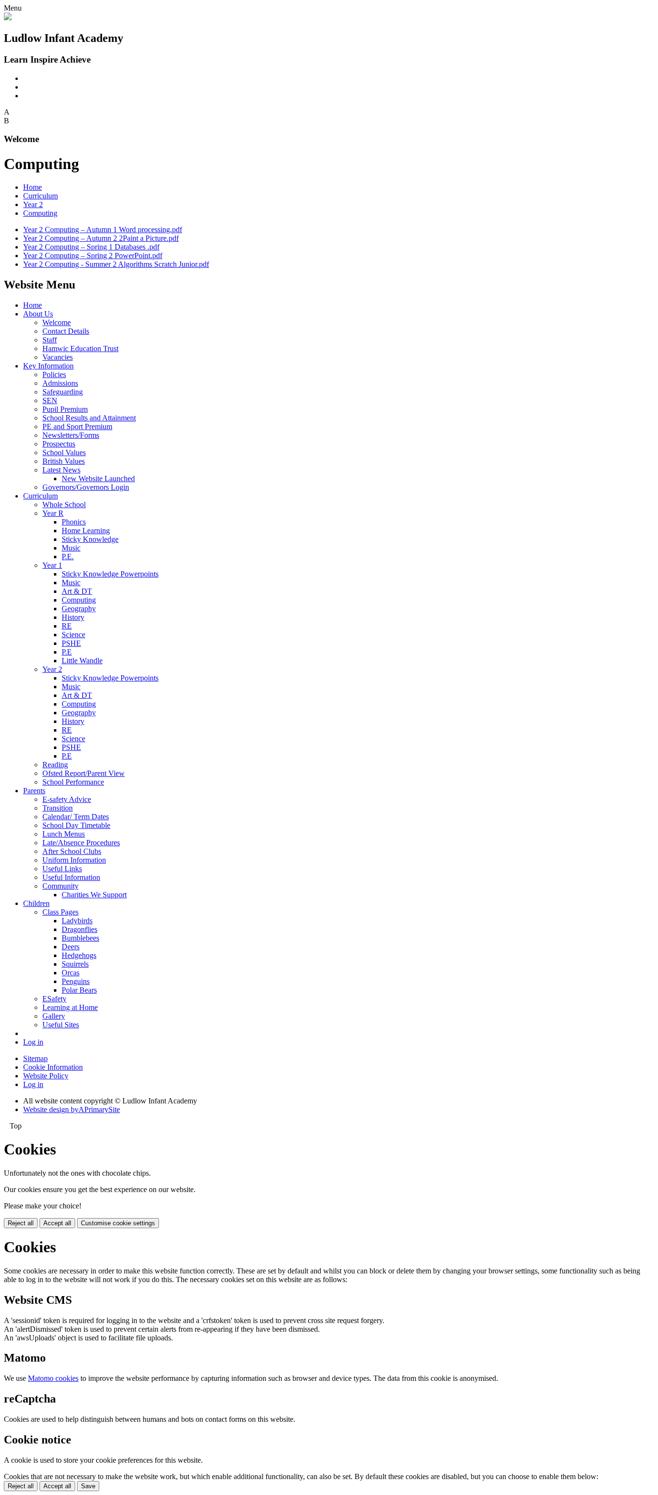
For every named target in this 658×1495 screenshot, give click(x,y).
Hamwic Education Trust (80, 348)
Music (71, 548)
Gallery (53, 1016)
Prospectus (58, 444)
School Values (64, 452)
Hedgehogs (79, 955)
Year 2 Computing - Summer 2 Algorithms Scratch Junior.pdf (116, 264)
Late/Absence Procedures (81, 843)
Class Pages (60, 912)
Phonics (74, 522)
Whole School (64, 504)
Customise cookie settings (118, 1223)
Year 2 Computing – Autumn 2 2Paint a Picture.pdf (101, 238)
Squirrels (75, 964)
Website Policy (45, 1076)
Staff (49, 340)
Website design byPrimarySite (71, 1109)
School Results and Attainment (89, 418)
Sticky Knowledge (90, 539)
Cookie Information (53, 1067)
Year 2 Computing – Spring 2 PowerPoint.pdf (92, 255)
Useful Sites (60, 1025)
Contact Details (65, 331)
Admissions (60, 383)
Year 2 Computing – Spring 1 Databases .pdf (91, 247)
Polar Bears (79, 990)
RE (67, 626)
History (73, 617)
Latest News (61, 470)
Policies (54, 374)
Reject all (21, 1223)
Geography (79, 608)
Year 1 (52, 565)
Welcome (56, 322)
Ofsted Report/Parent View (83, 773)
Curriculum (40, 196)
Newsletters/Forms (70, 435)
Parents (34, 791)
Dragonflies (79, 929)
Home (32, 187)
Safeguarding (62, 392)
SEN (49, 400)
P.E (67, 652)
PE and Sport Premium (77, 426)
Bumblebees (80, 938)
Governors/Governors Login (85, 487)
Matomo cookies (53, 1378)
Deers (70, 947)
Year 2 (33, 204)
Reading (55, 765)
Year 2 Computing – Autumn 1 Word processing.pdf (102, 229)
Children (36, 903)
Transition (57, 808)
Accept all (57, 1223)
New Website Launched (98, 478)
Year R (53, 513)
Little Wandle (82, 660)
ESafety (54, 999)
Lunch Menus (63, 834)
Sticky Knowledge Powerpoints (110, 574)
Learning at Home (70, 1007)
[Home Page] (8, 17)
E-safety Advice (66, 799)
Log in (33, 1042)
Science (73, 634)
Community (60, 886)
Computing (40, 213)
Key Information (48, 366)
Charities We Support (94, 895)
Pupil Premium (65, 409)
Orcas (70, 973)
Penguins (76, 981)
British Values (63, 461)
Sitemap (35, 1058)
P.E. (68, 556)
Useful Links (62, 869)
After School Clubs (71, 851)
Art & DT (77, 591)
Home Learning (86, 530)
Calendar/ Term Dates (75, 817)
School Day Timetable (76, 825)
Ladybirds (77, 921)
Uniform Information (74, 860)
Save (88, 1486)
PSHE (71, 643)
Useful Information (71, 877)
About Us (38, 314)
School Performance (73, 782)
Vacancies (57, 357)
